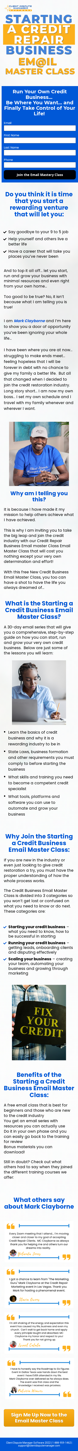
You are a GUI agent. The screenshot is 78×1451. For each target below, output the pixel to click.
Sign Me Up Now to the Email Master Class (39, 1417)
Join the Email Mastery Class (40, 175)
